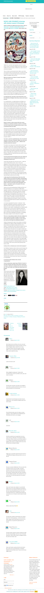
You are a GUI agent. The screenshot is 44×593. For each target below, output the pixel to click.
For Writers (11, 316)
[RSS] (39, 1)
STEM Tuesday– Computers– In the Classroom (33, 95)
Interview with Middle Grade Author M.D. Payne (34, 77)
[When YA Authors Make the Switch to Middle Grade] (6, 329)
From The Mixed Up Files (20, 9)
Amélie (10, 338)
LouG (6, 304)
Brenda (11, 481)
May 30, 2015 (17, 340)
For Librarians (16, 315)
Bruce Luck (11, 406)
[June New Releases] (25, 329)
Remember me (10, 585)
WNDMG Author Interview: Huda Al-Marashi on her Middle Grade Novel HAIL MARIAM (35, 102)
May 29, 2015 (17, 357)
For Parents (21, 315)
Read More (32, 591)
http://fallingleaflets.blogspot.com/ (11, 288)
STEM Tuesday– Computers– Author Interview (35, 66)
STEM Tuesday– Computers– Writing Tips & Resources (34, 83)
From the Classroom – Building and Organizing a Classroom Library (34, 72)
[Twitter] (36, 1)
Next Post (19, 323)
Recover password (8, 588)
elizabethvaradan (13, 393)
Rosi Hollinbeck (13, 430)
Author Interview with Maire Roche (34, 89)
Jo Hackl (11, 564)
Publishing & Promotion (21, 316)
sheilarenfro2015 (13, 541)
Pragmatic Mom (12, 356)
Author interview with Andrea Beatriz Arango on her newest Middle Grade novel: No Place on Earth (34, 45)
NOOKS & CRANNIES (14, 28)
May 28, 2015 (17, 408)
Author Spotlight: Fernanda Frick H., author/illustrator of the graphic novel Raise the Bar (35, 53)
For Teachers (6, 316)
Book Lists (5, 315)
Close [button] (36, 591)
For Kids (11, 315)
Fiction (9, 315)
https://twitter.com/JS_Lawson (11, 287)
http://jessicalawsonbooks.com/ (9, 286)
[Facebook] (37, 1)
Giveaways (15, 316)
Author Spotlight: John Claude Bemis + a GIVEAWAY (9, 561)
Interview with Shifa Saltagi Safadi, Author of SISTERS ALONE (35, 60)
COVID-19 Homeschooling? (8, 1)
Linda (10, 511)
